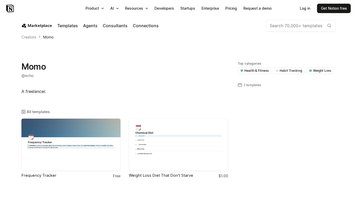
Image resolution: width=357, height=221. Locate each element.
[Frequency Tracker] (70, 145)
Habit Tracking (291, 71)
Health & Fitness (256, 71)
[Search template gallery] (329, 25)
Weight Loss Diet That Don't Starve (161, 175)
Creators (28, 37)
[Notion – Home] (10, 8)
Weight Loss (322, 71)
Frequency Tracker (38, 175)
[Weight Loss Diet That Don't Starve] (178, 145)
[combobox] (301, 25)
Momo (48, 37)
